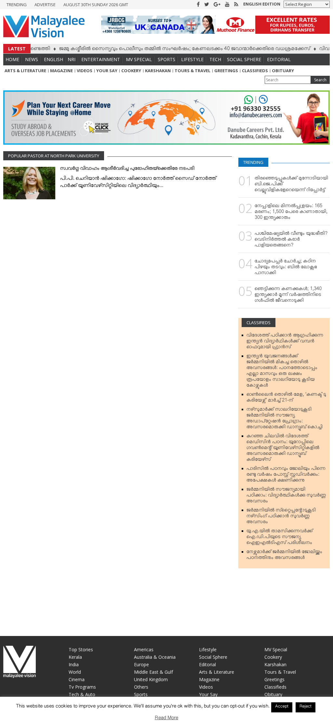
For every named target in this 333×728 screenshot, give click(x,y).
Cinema (77, 679)
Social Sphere (244, 59)
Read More (166, 719)
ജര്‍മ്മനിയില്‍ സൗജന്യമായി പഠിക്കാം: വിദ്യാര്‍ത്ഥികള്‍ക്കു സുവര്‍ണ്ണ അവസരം (286, 496)
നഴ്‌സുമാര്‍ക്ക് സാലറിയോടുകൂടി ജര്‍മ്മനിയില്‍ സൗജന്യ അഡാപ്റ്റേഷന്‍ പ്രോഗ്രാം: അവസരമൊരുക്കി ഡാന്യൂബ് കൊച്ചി (284, 419)
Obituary (283, 70)
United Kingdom (151, 679)
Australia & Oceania (155, 657)
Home (12, 59)
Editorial (279, 59)
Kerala (75, 657)
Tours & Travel (192, 70)
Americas (143, 649)
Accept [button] (281, 707)
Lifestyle (192, 59)
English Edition (261, 4)
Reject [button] (306, 707)
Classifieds (255, 70)
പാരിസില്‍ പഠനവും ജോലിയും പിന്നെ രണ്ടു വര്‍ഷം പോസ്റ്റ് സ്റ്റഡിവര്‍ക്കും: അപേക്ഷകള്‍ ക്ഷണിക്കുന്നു (286, 475)
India (74, 664)
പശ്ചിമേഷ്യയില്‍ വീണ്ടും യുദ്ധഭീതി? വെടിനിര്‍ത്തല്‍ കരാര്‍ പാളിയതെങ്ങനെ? (291, 240)
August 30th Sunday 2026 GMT (95, 4)
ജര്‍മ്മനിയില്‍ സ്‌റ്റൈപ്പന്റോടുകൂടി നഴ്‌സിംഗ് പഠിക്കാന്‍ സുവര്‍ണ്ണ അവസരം (281, 517)
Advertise (45, 4)
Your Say (106, 70)
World (75, 672)
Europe (141, 664)
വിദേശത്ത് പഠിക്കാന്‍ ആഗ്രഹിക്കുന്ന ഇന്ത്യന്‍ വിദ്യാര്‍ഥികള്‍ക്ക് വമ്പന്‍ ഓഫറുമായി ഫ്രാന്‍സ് (284, 342)
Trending (17, 4)
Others (141, 687)
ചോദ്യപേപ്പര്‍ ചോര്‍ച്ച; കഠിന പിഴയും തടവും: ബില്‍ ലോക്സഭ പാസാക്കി (286, 268)
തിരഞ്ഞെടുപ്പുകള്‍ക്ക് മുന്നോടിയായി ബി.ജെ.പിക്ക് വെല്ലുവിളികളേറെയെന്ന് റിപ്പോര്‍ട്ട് (291, 185)
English (53, 59)
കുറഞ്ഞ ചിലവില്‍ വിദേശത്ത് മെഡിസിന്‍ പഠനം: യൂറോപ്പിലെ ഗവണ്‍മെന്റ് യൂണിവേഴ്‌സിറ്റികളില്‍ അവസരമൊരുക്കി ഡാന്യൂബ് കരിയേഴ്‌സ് (282, 449)
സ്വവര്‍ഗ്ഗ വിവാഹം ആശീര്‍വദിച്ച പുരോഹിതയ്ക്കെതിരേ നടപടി (127, 170)
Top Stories (81, 649)
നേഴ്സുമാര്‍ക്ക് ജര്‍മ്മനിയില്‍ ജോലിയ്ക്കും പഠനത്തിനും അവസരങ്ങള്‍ (284, 556)
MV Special (139, 59)
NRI (71, 59)
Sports (166, 59)
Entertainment (100, 59)
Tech (215, 59)
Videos (84, 70)
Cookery (131, 70)
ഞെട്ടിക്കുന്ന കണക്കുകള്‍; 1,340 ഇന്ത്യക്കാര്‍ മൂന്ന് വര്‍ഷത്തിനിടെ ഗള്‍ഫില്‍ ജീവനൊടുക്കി (288, 296)
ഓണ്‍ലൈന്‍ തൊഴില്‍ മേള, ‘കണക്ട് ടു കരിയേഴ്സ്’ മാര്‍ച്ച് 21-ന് (286, 398)
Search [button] (320, 80)
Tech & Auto (82, 694)
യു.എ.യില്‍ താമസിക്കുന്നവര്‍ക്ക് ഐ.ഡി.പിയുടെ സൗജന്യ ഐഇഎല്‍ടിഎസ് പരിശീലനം (279, 538)
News (31, 59)
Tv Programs (82, 687)
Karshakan (158, 70)
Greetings (226, 70)
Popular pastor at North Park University (53, 156)
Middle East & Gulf (153, 672)
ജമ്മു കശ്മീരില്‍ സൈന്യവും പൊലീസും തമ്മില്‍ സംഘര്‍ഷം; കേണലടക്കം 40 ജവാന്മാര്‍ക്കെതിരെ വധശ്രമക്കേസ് (174, 49)
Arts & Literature (25, 70)
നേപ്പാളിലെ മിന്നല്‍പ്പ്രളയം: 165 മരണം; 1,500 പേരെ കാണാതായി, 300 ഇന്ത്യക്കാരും (291, 213)
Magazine (61, 70)
